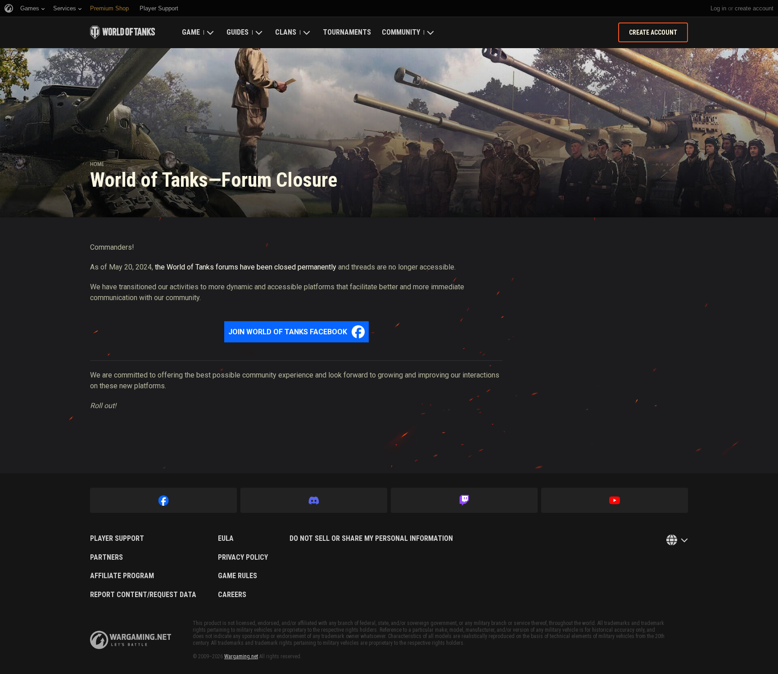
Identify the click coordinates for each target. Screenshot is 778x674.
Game (191, 32)
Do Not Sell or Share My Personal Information (371, 539)
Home (97, 164)
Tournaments (347, 32)
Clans (285, 32)
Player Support (117, 539)
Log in (718, 8)
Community (401, 32)
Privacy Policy (243, 557)
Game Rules (237, 576)
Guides (237, 32)
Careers (232, 595)
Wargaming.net (241, 656)
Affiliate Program (122, 576)
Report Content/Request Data (143, 595)
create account (754, 8)
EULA (226, 539)
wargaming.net (130, 640)
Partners (106, 557)
